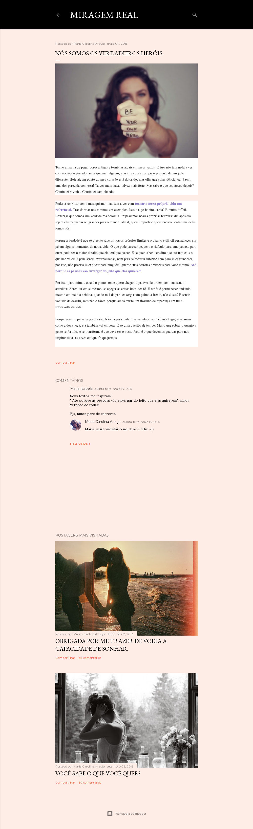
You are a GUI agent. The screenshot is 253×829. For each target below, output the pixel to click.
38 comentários (90, 658)
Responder (80, 443)
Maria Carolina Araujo (103, 421)
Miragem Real (104, 15)
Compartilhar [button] (65, 362)
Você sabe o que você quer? (98, 773)
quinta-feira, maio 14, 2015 (113, 389)
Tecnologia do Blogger (130, 813)
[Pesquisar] (195, 14)
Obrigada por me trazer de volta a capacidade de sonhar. (111, 644)
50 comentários (90, 782)
